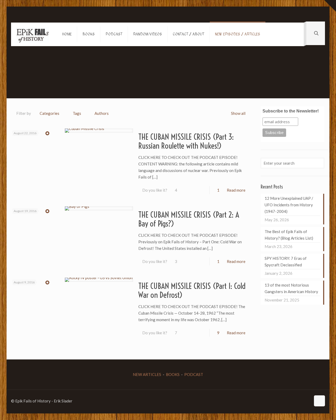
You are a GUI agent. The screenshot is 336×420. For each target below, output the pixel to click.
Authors (101, 113)
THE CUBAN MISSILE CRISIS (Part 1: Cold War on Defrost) (191, 290)
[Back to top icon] (319, 400)
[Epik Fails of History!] (32, 34)
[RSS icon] (307, 401)
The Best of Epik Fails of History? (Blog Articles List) (289, 234)
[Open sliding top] (330, 6)
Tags (77, 113)
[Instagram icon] (301, 401)
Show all (238, 113)
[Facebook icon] (285, 401)
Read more (236, 190)
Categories (49, 113)
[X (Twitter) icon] (290, 401)
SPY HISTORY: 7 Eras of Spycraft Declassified (286, 261)
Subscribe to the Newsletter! (290, 111)
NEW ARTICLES (147, 374)
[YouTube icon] (296, 401)
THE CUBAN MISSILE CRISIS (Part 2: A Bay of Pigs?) (188, 219)
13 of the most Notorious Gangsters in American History (291, 288)
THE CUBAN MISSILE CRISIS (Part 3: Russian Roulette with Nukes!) (186, 141)
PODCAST (193, 374)
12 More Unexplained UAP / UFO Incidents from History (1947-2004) (289, 205)
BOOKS (173, 374)
